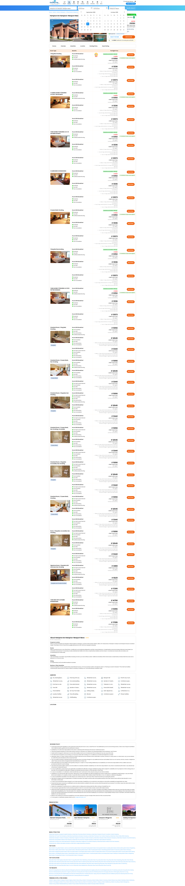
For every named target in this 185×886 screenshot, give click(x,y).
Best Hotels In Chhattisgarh (55, 853)
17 (93, 24)
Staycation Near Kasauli (67, 861)
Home (50, 12)
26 (99, 27)
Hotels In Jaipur (52, 880)
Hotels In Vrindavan (86, 880)
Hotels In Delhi (95, 880)
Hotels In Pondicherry (87, 882)
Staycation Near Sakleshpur (81, 860)
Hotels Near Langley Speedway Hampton (80, 843)
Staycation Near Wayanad (55, 861)
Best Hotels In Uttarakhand (75, 849)
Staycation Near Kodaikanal (80, 861)
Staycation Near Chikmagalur (56, 860)
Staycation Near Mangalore (106, 863)
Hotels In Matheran (106, 882)
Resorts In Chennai (74, 875)
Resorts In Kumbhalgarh (101, 870)
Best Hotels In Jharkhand (89, 853)
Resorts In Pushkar (53, 875)
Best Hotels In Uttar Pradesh (88, 849)
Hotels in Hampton (61, 12)
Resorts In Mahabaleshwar (55, 871)
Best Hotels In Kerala (95, 848)
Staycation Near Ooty (103, 860)
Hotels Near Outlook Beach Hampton (102, 839)
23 (90, 27)
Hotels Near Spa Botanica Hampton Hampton (77, 836)
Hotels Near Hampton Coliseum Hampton (59, 838)
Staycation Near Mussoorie (55, 863)
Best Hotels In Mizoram (66, 851)
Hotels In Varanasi (103, 880)
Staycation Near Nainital (67, 863)
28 (84, 30)
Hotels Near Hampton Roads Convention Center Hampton (105, 834)
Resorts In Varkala (84, 873)
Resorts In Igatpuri (91, 870)
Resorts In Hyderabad (81, 870)
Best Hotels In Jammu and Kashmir (66, 848)
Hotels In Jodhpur (97, 882)
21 (84, 27)
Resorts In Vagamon (67, 871)
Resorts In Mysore (85, 871)
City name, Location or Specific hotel (58, 7)
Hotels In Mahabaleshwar (62, 883)
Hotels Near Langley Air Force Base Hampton (86, 841)
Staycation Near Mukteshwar (80, 865)
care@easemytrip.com (80, 797)
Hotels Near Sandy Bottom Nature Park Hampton (60, 839)
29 (87, 30)
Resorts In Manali (75, 873)
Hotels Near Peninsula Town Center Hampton (99, 836)
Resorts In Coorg (124, 871)
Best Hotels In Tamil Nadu (65, 855)
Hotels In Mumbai (70, 882)
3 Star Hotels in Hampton (72, 12)
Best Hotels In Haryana (78, 853)
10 (93, 21)
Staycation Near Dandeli (104, 861)
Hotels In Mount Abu (77, 880)
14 (84, 24)
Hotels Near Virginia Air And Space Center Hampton (81, 838)
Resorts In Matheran (111, 873)
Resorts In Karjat (53, 870)
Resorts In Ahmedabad (63, 875)
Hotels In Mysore (78, 882)
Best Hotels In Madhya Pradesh (114, 853)
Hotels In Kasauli (91, 883)
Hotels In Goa (52, 883)
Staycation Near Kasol (93, 865)
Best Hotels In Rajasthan (129, 848)
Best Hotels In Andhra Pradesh (92, 851)
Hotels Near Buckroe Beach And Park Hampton (108, 841)
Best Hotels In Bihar (130, 851)
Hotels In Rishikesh (130, 880)
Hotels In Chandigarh (54, 882)
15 (87, 24)
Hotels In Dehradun (99, 883)
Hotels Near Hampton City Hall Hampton (126, 838)
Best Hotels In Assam (120, 851)
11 (96, 21)
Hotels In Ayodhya (115, 882)
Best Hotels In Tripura (64, 849)
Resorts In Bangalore (71, 870)
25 (96, 27)
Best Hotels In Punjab (54, 855)
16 (90, 24)
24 (93, 27)
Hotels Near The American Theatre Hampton (82, 839)
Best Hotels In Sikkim (54, 849)
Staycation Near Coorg (68, 860)
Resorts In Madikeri (101, 873)
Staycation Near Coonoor (67, 865)
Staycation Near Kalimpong (93, 863)
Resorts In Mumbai (120, 873)
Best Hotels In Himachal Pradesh (82, 848)
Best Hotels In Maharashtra (117, 848)
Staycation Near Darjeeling (115, 860)
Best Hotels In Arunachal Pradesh (107, 851)
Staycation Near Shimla (92, 861)
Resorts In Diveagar (103, 871)
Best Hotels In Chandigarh (78, 851)
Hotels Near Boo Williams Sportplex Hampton (59, 843)
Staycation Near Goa (93, 860)
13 (81, 24)
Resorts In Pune (129, 873)
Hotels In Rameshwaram (81, 883)
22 (87, 27)
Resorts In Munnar (61, 870)
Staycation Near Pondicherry (120, 863)
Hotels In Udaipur (61, 880)
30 (90, 30)
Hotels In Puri (62, 882)
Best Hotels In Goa (53, 848)
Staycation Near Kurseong (105, 865)
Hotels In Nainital (121, 880)
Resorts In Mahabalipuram (65, 873)
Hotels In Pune (71, 883)
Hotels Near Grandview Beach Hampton (81, 834)
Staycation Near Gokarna (129, 861)
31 (123, 30)
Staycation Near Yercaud (55, 865)
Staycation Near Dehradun (116, 861)
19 (99, 24)
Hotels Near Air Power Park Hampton (57, 836)
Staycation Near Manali (127, 860)
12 (99, 21)
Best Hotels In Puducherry (114, 849)
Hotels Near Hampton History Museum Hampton (105, 838)
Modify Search (131, 8)
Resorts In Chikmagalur (114, 871)
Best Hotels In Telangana (77, 855)
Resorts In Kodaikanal (84, 875)
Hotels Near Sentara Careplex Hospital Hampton (60, 834)
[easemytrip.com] (54, 4)
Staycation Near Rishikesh (80, 863)
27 (81, 30)
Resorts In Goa (122, 870)
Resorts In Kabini (129, 870)
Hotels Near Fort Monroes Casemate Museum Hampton (62, 841)
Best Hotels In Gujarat (67, 853)
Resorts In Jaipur (93, 873)
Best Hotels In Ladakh (105, 848)
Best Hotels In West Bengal (101, 849)
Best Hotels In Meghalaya (55, 851)
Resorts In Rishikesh (94, 871)
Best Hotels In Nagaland (127, 853)
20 (81, 27)
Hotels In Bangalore (124, 882)
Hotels (54, 12)
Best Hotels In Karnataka (101, 853)
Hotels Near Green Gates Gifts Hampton (119, 836)
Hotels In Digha (68, 880)
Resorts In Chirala (76, 871)
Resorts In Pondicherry (113, 870)
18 (96, 24)
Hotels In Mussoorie (112, 880)
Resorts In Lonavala (53, 873)
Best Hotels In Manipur (126, 849)
